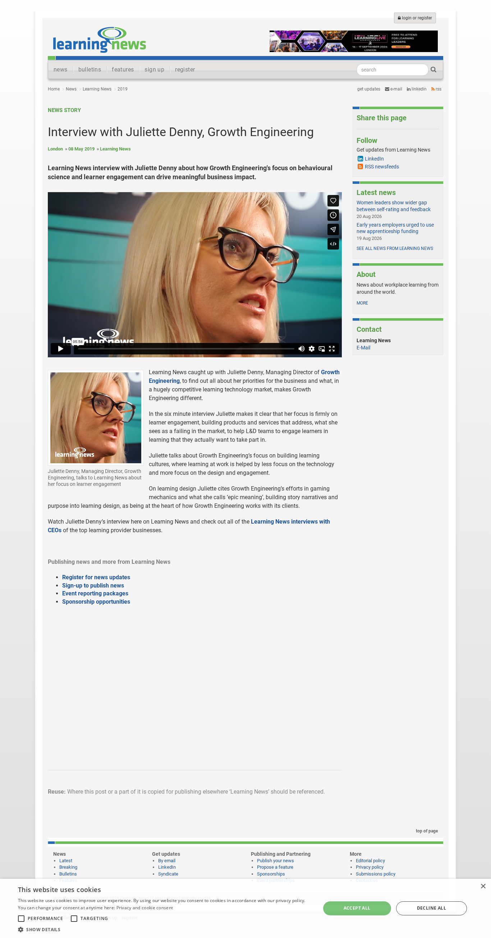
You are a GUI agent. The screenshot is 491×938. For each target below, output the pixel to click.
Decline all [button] (431, 908)
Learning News (97, 89)
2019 (123, 89)
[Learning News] (99, 39)
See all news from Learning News (395, 248)
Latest (65, 860)
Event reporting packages (95, 593)
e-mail (395, 89)
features (123, 69)
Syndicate (168, 874)
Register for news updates (96, 577)
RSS (438, 89)
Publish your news (275, 860)
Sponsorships (271, 874)
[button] (164, 929)
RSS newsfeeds (382, 167)
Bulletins (68, 874)
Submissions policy (375, 874)
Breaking (68, 867)
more (362, 303)
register (185, 69)
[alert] (245, 908)
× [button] (483, 886)
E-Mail (363, 347)
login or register (416, 17)
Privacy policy (370, 867)
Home (54, 89)
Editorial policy (370, 860)
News (71, 89)
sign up (154, 69)
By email (166, 860)
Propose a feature (275, 867)
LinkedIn (418, 89)
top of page (426, 830)
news (61, 69)
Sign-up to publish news (93, 585)
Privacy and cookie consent (144, 908)
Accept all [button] (357, 908)
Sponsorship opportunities (96, 601)
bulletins (89, 69)
